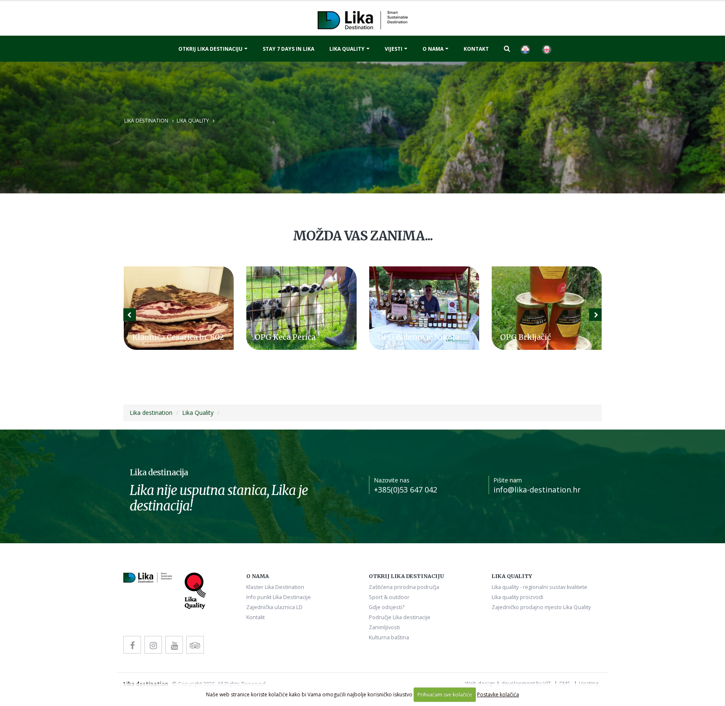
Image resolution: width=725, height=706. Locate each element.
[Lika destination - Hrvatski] (525, 49)
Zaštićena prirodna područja (404, 587)
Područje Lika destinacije (399, 617)
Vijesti (393, 48)
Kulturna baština (389, 637)
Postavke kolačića (498, 694)
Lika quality (347, 48)
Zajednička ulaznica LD (274, 607)
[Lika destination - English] (546, 49)
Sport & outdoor (389, 597)
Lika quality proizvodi (517, 597)
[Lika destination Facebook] (132, 644)
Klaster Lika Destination (275, 587)
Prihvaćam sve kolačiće (444, 694)
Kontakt (476, 48)
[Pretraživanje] (507, 48)
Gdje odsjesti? (386, 607)
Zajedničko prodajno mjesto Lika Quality (541, 607)
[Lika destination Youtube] (174, 644)
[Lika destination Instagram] (153, 644)
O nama (432, 48)
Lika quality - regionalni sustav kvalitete (539, 587)
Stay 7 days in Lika (288, 48)
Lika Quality (193, 120)
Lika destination (146, 120)
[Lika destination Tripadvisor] (195, 644)
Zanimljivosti (384, 627)
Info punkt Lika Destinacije (278, 597)
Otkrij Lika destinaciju (210, 48)
